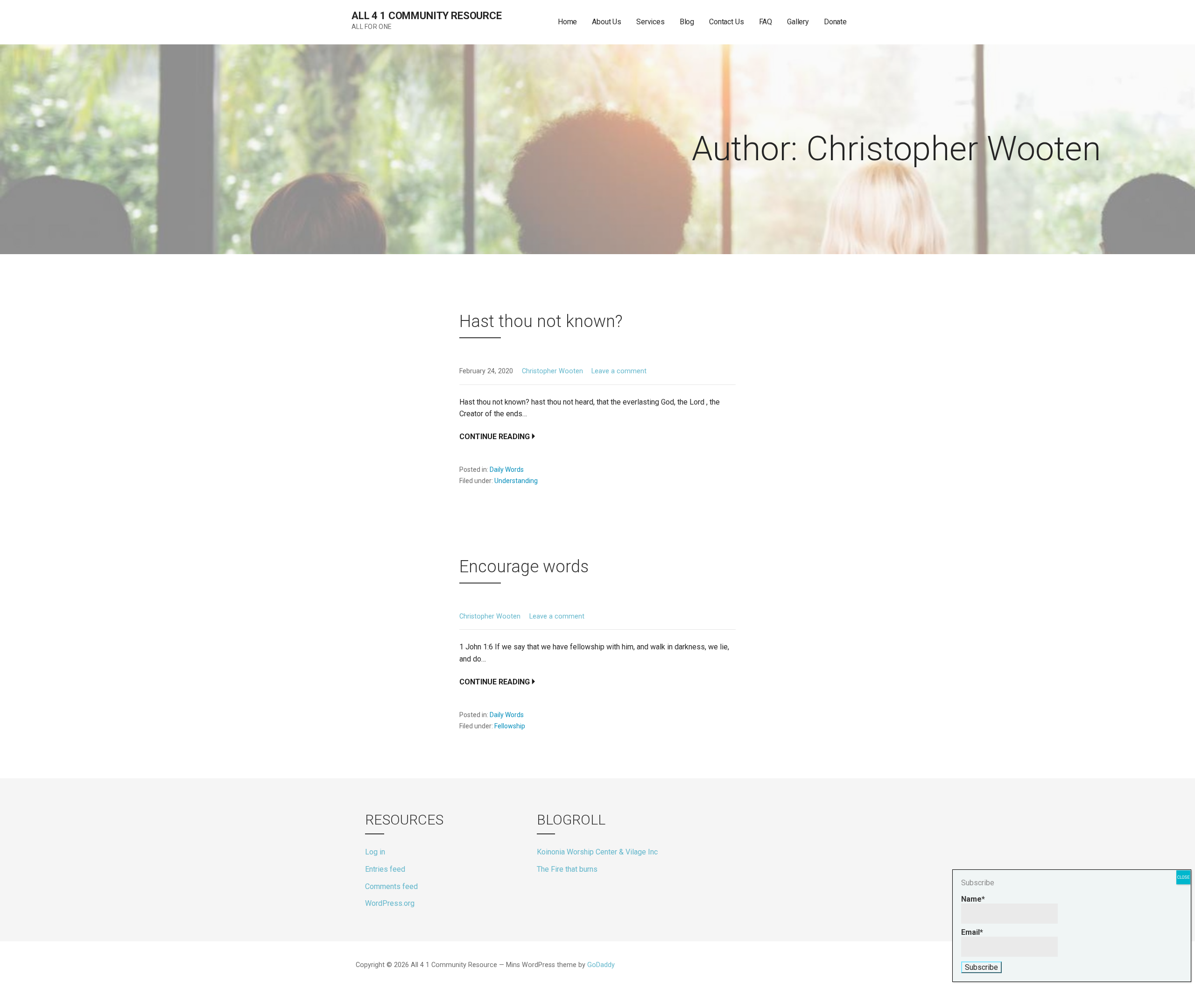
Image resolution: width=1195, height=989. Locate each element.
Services (650, 21)
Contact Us (726, 21)
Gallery (798, 21)
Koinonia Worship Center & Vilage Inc (597, 851)
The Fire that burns (567, 869)
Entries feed (385, 869)
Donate (835, 21)
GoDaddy (601, 965)
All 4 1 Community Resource (426, 15)
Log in (375, 851)
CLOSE (1183, 877)
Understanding (516, 480)
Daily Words (507, 469)
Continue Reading (494, 436)
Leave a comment (619, 371)
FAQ (766, 21)
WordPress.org (390, 903)
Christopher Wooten (552, 371)
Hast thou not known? (541, 321)
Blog (687, 21)
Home (567, 21)
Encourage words (524, 566)
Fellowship (509, 726)
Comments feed (391, 886)
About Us (606, 21)
